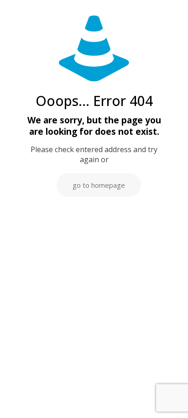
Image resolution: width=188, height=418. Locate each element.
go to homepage (99, 185)
